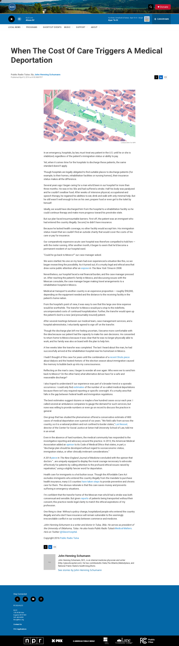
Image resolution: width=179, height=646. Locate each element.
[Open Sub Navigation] (22, 27)
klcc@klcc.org (18, 620)
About (94, 27)
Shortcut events (52, 27)
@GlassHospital (68, 531)
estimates (79, 387)
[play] (11, 19)
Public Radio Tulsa (69, 538)
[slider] (23, 19)
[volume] (19, 19)
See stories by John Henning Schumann (80, 570)
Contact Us (17, 624)
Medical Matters (123, 528)
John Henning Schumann (47, 74)
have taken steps (91, 481)
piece (54, 457)
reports (84, 498)
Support (80, 27)
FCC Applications (19, 629)
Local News (14, 27)
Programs (31, 27)
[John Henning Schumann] (49, 562)
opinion (70, 444)
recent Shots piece (120, 357)
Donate (164, 7)
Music (67, 27)
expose (85, 268)
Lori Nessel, (121, 424)
